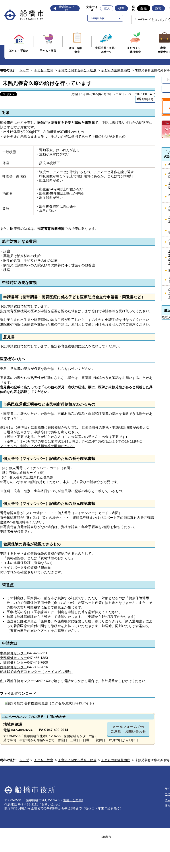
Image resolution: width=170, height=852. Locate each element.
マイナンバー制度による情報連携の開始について (37, 446)
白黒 (143, 8)
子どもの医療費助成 (115, 70)
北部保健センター (13, 662)
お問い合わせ (50, 804)
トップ (24, 70)
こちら (59, 368)
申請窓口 (13, 306)
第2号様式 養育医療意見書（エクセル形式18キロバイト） (52, 703)
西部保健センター (13, 667)
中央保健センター (13, 653)
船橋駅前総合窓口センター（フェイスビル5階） (36, 672)
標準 (121, 8)
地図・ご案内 (72, 800)
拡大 (107, 8)
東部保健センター (13, 658)
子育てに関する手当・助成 (77, 70)
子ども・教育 (43, 70)
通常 (158, 8)
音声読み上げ (67, 8)
